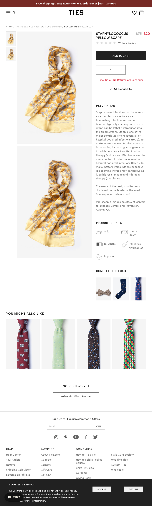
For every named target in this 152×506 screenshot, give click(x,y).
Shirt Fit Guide (85, 467)
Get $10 (46, 474)
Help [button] (9, 448)
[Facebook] (86, 438)
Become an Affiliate (18, 474)
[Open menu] (8, 12)
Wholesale (117, 469)
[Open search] (14, 12)
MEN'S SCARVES (24, 27)
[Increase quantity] (121, 69)
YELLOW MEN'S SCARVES (49, 27)
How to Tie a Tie (86, 454)
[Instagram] (56, 438)
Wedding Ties (119, 459)
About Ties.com (50, 454)
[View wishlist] (134, 12)
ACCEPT (101, 489)
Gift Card (46, 469)
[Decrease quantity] (100, 69)
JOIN (98, 426)
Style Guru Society (122, 454)
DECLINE (133, 489)
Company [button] (47, 448)
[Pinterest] (66, 438)
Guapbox (46, 459)
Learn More (111, 4)
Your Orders (13, 459)
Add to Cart (121, 55)
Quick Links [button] (84, 448)
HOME (11, 27)
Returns (10, 464)
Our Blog (81, 472)
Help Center (13, 454)
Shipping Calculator (18, 469)
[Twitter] (95, 438)
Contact (46, 464)
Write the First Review (76, 396)
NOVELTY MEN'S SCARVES (77, 27)
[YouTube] (76, 438)
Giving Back (83, 477)
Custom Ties (118, 464)
